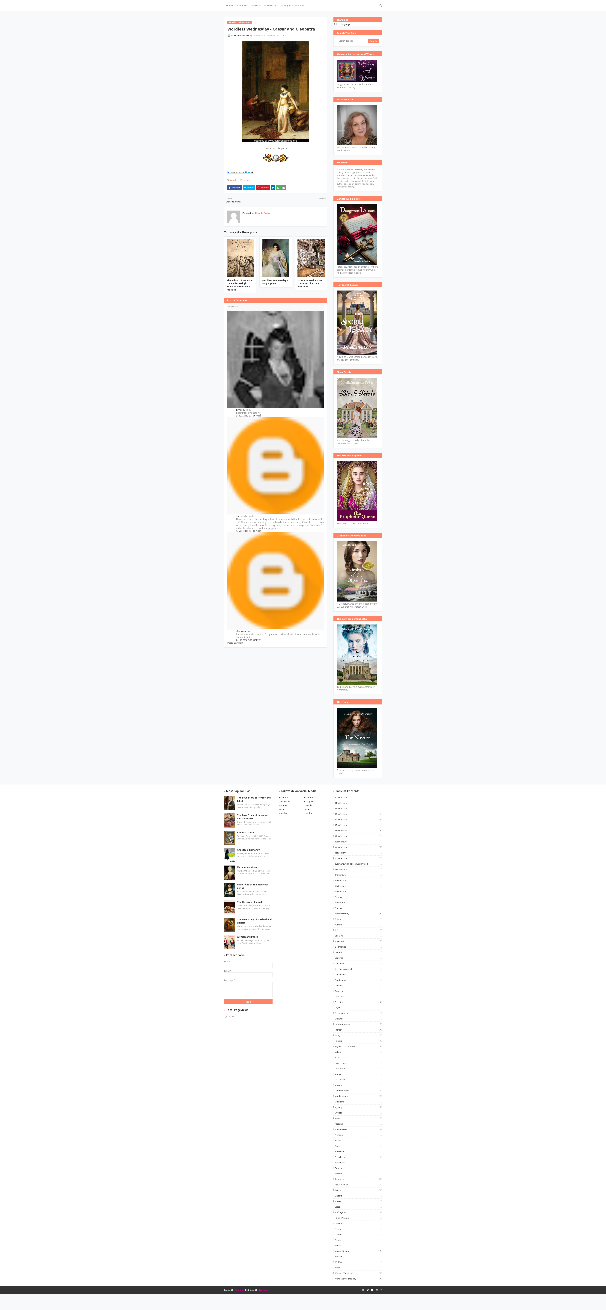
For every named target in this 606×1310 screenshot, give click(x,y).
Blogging (239, 1290)
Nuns (358, 1118)
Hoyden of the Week (358, 1046)
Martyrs (358, 1074)
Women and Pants (247, 936)
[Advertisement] (275, 670)
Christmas (358, 963)
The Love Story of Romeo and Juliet (254, 799)
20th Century (358, 858)
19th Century (358, 847)
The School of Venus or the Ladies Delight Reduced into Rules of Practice (240, 285)
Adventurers (358, 902)
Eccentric (358, 1002)
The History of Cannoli (249, 901)
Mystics (358, 1112)
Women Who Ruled (358, 1273)
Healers (358, 1040)
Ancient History (358, 913)
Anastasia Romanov (248, 849)
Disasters (358, 996)
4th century (358, 880)
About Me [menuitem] (242, 5)
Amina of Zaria (245, 832)
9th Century (358, 891)
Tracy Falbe (242, 515)
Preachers (358, 1157)
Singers (358, 1195)
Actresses (358, 897)
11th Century (358, 803)
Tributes (358, 1234)
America (358, 908)
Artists (358, 919)
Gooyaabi (264, 1290)
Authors (358, 924)
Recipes (358, 1173)
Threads (308, 805)
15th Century (358, 825)
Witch (358, 1267)
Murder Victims (358, 1090)
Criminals (358, 985)
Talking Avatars (358, 1217)
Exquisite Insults (358, 1024)
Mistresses (358, 1079)
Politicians (358, 1151)
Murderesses (358, 1096)
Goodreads (284, 801)
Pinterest (283, 805)
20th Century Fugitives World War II (358, 863)
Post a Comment (235, 642)
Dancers (358, 991)
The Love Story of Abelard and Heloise (254, 921)
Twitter (282, 809)
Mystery (358, 1107)
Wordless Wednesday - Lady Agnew (275, 282)
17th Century (358, 836)
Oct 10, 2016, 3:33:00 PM (247, 640)
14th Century (358, 819)
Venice (358, 1245)
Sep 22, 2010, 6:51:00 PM (247, 531)
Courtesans (358, 980)
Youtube (283, 813)
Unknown (241, 631)
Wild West (358, 1262)
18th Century (358, 841)
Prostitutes (358, 1162)
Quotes (358, 1168)
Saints (358, 1190)
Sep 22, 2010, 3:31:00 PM (247, 415)
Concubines (358, 974)
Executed (358, 1018)
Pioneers (358, 1134)
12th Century (358, 808)
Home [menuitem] (229, 5)
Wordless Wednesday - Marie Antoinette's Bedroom (310, 283)
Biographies (358, 946)
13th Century (358, 814)
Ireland (358, 1051)
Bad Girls (358, 935)
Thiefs (358, 1228)
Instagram (308, 801)
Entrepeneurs (358, 1013)
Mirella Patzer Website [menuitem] (263, 5)
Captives (358, 957)
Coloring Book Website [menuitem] (292, 5)
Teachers (358, 1223)
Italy (358, 1057)
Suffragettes (358, 1212)
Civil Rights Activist (358, 968)
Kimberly (240, 409)
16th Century (358, 830)
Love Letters (358, 1063)
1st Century (358, 852)
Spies (358, 1206)
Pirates (358, 1140)
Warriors (358, 1256)
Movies (358, 1085)
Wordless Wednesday (240, 180)
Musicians (358, 1101)
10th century (358, 797)
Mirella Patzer (263, 212)
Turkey (358, 1240)
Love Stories (358, 1068)
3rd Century (358, 874)
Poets (358, 1146)
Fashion (358, 1029)
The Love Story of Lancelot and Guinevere (252, 817)
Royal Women (358, 1184)
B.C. (358, 930)
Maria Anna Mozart (248, 867)
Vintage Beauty (358, 1251)
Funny (358, 1035)
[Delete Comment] (260, 415)
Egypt (358, 1007)
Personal (358, 1123)
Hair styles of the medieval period (252, 886)
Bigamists (358, 941)
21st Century (358, 869)
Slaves (358, 1201)
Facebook (283, 797)
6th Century (358, 886)
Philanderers (358, 1129)
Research (358, 1179)
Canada (358, 952)
